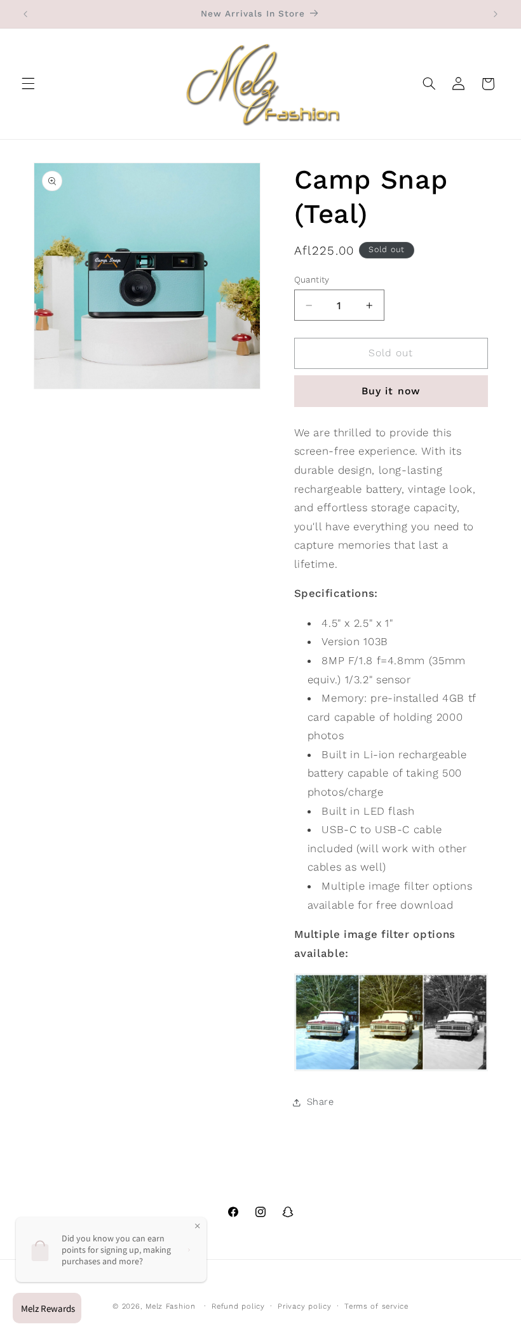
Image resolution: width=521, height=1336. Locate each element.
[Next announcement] (496, 14)
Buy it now (391, 391)
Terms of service (376, 1306)
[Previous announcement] (25, 14)
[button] (28, 83)
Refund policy (238, 1306)
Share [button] (320, 1101)
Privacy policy (304, 1306)
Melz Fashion (170, 1306)
